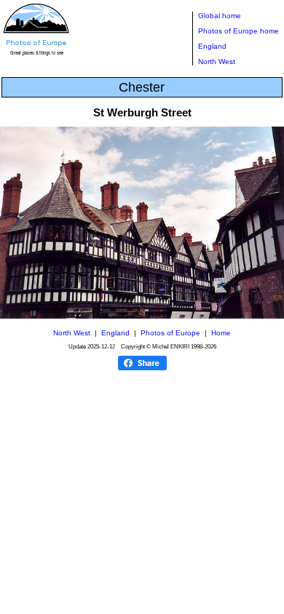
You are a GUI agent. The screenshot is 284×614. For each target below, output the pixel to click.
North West (216, 61)
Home (221, 333)
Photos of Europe (170, 333)
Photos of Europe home (238, 31)
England (212, 46)
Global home (219, 16)
